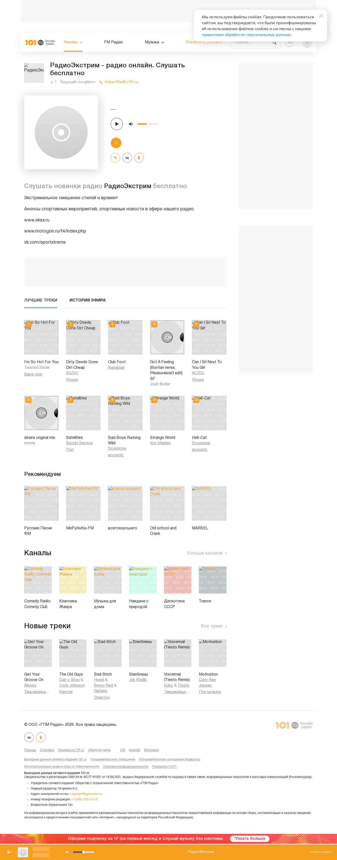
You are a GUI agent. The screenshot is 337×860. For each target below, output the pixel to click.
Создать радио (320, 852)
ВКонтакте (151, 750)
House (72, 380)
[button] (307, 42)
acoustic (116, 455)
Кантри (66, 692)
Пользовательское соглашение (113, 759)
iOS (122, 750)
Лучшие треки (40, 300)
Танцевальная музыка (38, 692)
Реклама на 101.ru (71, 750)
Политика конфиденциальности (125, 766)
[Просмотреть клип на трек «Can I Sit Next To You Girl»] (196, 350)
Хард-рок (33, 374)
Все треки (212, 626)
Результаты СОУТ (164, 766)
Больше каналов (205, 553)
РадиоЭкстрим (201, 852)
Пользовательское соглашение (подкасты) (169, 759)
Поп (70, 450)
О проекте (47, 750)
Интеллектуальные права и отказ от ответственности (61, 766)
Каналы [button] (71, 42)
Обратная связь (99, 750)
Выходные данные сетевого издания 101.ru (55, 759)
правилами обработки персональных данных (246, 34)
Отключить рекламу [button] (204, 42)
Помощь (30, 750)
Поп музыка (210, 692)
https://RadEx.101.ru (121, 82)
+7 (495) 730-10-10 (84, 799)
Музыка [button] (152, 42)
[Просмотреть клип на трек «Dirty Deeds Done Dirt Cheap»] (70, 350)
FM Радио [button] (113, 42)
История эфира (88, 300)
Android (134, 750)
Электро (102, 697)
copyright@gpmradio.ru (86, 794)
